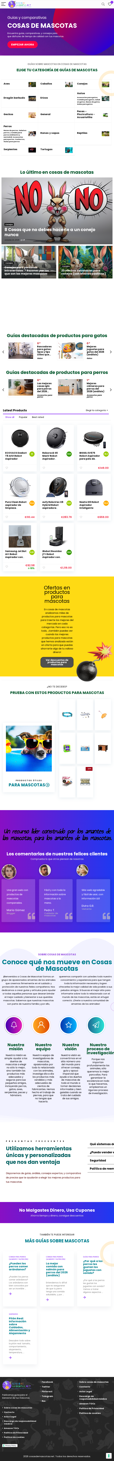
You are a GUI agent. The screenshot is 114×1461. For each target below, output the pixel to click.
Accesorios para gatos (87, 97)
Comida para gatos (85, 100)
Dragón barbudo (14, 97)
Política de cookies (14, 1437)
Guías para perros (12, 141)
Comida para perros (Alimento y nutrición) (13, 135)
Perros (8, 126)
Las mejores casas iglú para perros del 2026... (44, 387)
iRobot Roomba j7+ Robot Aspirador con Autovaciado (52, 555)
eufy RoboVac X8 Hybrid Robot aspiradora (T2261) (52, 506)
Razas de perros (11, 130)
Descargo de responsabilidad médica (20, 1422)
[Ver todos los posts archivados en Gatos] (105, 98)
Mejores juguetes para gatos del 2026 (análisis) (95, 350)
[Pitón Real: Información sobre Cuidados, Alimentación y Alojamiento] (20, 1336)
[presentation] (3, 352)
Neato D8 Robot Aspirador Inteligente (89, 505)
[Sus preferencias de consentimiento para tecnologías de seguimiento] (109, 1456)
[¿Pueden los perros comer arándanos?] (20, 1278)
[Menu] (3, 4)
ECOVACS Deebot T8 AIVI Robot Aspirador (16, 456)
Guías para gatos (85, 104)
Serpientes (10, 149)
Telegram (47, 1396)
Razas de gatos (93, 102)
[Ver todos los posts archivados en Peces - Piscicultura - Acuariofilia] (105, 115)
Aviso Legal (10, 1416)
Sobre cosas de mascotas (18, 1407)
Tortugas (46, 149)
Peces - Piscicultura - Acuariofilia (86, 114)
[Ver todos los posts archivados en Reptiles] (105, 133)
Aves (7, 83)
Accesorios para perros (13, 138)
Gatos (81, 93)
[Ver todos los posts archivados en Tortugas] (69, 150)
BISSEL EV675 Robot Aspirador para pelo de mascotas (89, 457)
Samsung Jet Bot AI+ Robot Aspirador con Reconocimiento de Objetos (15, 557)
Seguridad (98, 1160)
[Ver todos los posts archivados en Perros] (32, 133)
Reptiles (82, 133)
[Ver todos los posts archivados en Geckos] (32, 115)
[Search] (103, 4)
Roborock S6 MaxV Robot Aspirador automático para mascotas (53, 458)
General (45, 114)
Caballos (46, 83)
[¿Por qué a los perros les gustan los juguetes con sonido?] (94, 1278)
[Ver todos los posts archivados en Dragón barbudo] (32, 98)
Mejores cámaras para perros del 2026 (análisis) (95, 387)
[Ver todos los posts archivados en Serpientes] (32, 150)
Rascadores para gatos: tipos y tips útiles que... (44, 350)
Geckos (8, 114)
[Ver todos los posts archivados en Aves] (32, 84)
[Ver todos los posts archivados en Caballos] (69, 84)
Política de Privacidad (16, 1432)
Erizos (44, 97)
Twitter (46, 1386)
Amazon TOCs (11, 1428)
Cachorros (19, 139)
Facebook (47, 1382)
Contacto (9, 1412)
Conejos (82, 83)
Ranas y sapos (49, 133)
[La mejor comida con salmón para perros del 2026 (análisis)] (57, 1278)
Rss (43, 1401)
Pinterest (47, 1391)
